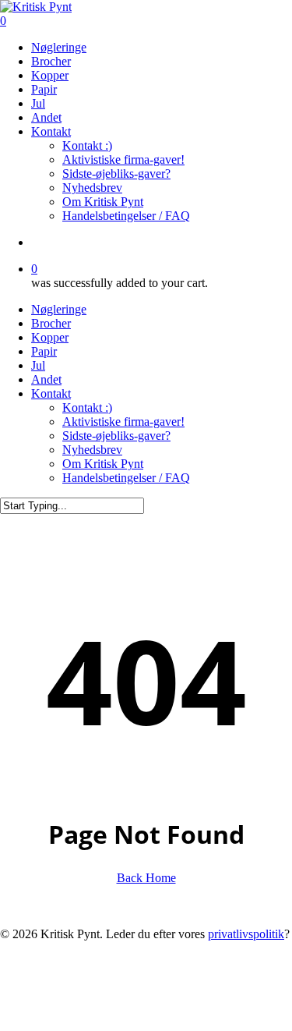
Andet (46, 379)
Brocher (51, 323)
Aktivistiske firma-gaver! (123, 421)
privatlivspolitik (246, 934)
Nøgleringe (58, 309)
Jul (38, 365)
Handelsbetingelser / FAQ (126, 477)
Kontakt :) (87, 407)
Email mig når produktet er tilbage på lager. (102, 1023)
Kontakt (51, 393)
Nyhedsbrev (92, 449)
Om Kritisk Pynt (102, 463)
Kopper (50, 337)
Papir (44, 351)
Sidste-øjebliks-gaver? (116, 435)
